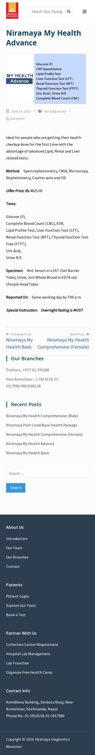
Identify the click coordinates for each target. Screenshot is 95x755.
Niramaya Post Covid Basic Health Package (41, 425)
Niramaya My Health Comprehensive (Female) (44, 434)
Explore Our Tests (21, 605)
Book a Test (16, 614)
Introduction (17, 538)
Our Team (14, 547)
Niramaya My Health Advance (30, 443)
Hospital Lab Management (28, 653)
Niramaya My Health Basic (27, 452)
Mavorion (14, 746)
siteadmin (17, 118)
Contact (13, 566)
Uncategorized (55, 111)
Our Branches (17, 557)
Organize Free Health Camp (29, 672)
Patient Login (17, 596)
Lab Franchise (17, 663)
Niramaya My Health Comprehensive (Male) (42, 415)
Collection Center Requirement (32, 644)
